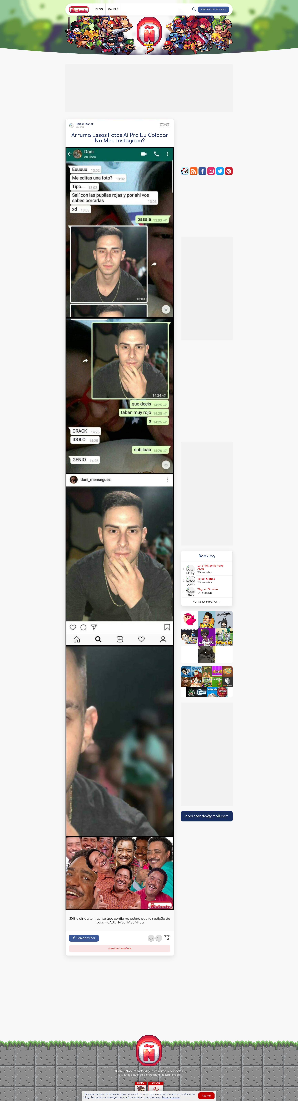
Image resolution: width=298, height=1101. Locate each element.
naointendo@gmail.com (207, 816)
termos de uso (171, 1097)
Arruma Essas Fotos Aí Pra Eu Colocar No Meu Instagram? (119, 138)
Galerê (113, 9)
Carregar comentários (119, 949)
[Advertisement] (149, 88)
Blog (99, 9)
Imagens (164, 125)
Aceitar (206, 1095)
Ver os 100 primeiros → (206, 602)
